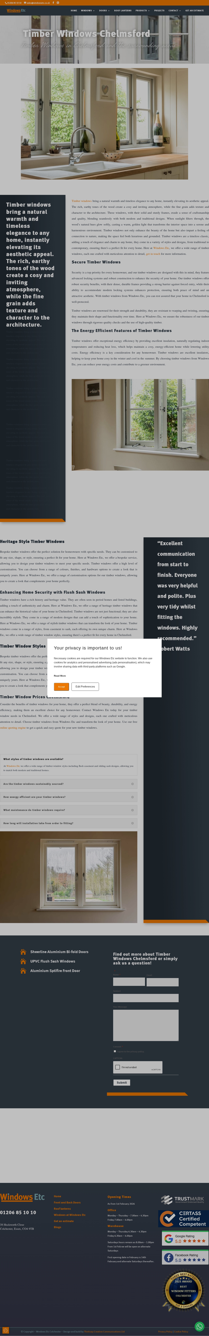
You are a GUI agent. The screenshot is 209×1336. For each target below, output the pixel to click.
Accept (61, 687)
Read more (60, 675)
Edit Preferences (85, 686)
